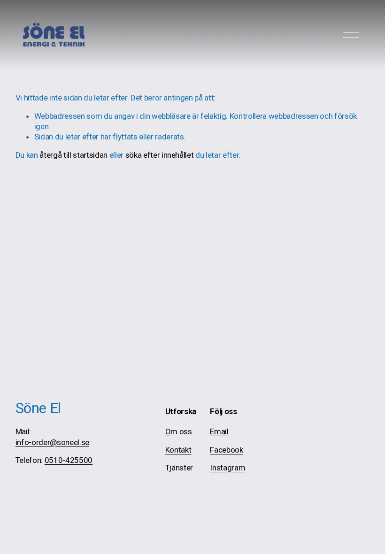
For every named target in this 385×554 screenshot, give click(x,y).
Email (219, 431)
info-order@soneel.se (52, 442)
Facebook (226, 449)
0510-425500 (68, 460)
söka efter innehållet (159, 155)
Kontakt (178, 449)
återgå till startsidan (73, 155)
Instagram (227, 467)
